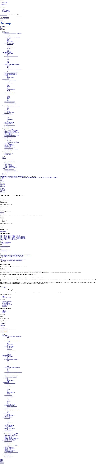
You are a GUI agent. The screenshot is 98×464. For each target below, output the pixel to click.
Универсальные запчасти (11, 47)
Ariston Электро (9, 349)
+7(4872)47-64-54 (3, 2)
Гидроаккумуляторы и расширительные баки (12, 106)
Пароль (1, 17)
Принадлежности (7, 127)
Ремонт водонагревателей (9, 169)
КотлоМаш (8, 35)
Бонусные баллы (5, 305)
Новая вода (8, 91)
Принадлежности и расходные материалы (11, 135)
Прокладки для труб (8, 134)
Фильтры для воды (5, 79)
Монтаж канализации (8, 165)
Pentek (8, 95)
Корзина (1, 28)
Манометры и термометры (9, 153)
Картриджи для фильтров (8, 93)
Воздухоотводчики (7, 453)
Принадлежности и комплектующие (10, 74)
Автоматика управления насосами (10, 73)
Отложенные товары (6, 11)
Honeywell (8, 86)
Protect (8, 63)
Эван (7, 120)
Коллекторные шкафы (8, 441)
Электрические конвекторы (9, 122)
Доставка (4, 158)
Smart (7, 124)
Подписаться (3, 269)
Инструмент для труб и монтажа (10, 136)
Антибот (1, 19)
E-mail (1, 16)
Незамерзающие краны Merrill (12, 141)
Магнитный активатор (8, 395)
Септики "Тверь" (7, 113)
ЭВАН (8, 42)
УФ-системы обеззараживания (9, 92)
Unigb (8, 107)
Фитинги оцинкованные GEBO (10, 131)
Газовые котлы (7, 418)
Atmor (8, 39)
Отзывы (3, 172)
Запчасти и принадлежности (9, 43)
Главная (1, 176)
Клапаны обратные (7, 146)
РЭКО (8, 121)
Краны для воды (7, 139)
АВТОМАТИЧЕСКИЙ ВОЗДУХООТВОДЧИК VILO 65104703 (11, 256)
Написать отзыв (3, 231)
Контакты (4, 173)
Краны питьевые (7, 104)
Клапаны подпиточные (8, 148)
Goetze (8, 84)
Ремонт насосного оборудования (10, 170)
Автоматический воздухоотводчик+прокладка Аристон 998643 (11, 260)
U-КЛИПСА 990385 (3, 247)
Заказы (3, 9)
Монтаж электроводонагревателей (10, 167)
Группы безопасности (8, 150)
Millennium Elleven (10, 140)
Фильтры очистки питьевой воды (10, 383)
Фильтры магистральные (8, 83)
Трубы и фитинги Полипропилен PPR (11, 130)
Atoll (7, 87)
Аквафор (8, 81)
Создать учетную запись (4, 18)
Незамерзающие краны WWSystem (13, 142)
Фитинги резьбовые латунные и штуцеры (11, 132)
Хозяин (8, 62)
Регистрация (5, 15)
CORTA (8, 59)
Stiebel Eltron (9, 38)
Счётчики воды (7, 152)
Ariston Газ (22, 176)
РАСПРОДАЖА (9, 51)
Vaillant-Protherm (9, 48)
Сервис (3, 168)
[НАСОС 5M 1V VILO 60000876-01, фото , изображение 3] (47, 177)
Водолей (8, 65)
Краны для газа (7, 143)
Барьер (8, 82)
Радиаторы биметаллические (9, 125)
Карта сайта (4, 306)
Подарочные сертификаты (7, 304)
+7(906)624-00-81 (3, 4)
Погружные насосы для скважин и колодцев (12, 64)
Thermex (8, 49)
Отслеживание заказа (4, 14)
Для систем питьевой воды (11, 407)
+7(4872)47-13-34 (3, 323)
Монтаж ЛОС (6, 163)
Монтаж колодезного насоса (9, 160)
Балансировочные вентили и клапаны (11, 452)
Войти (1, 15)
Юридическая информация (7, 301)
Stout (7, 109)
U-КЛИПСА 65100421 (4, 243)
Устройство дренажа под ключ (9, 162)
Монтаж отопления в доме (9, 166)
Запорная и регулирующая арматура (8, 138)
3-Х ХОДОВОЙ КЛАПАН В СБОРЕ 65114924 (8, 239)
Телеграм (2, 287)
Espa (7, 55)
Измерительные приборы (6, 151)
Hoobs (8, 58)
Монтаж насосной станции (9, 161)
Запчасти (6, 75)
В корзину (2, 210)
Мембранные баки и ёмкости (7, 105)
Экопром (8, 111)
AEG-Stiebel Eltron (10, 44)
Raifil (7, 88)
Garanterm (8, 36)
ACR (7, 67)
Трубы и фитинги (5, 128)
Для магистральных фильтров (12, 406)
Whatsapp (5, 287)
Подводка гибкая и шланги (9, 133)
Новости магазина (5, 302)
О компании (4, 174)
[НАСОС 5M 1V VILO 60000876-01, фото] (8, 177)
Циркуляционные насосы (8, 60)
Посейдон (8, 97)
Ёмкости (5, 110)
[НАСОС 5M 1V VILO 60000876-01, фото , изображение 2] (26, 177)
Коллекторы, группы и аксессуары (8, 137)
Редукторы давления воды (9, 144)
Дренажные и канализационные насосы (11, 56)
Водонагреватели (5, 32)
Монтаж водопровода (8, 164)
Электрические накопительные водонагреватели (12, 33)
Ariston (8, 40)
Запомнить (3, 21)
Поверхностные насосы (8, 53)
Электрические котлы (8, 116)
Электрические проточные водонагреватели (12, 37)
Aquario (8, 54)
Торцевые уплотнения (10, 77)
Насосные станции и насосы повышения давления (13, 372)
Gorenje (8, 50)
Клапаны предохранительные (9, 147)
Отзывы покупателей (6, 303)
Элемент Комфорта (10, 41)
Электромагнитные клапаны (9, 145)
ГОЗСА (8, 46)
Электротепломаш (10, 119)
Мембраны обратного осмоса (9, 101)
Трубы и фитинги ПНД (8, 129)
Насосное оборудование (6, 52)
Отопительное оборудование (7, 114)
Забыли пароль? (6, 17)
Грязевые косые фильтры (11, 89)
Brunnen (8, 85)
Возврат (3, 312)
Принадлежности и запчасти (9, 102)
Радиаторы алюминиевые (8, 123)
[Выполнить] (18, 14)
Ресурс (8, 118)
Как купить (4, 157)
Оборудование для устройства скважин (11, 72)
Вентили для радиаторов (8, 430)
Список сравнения (5, 10)
